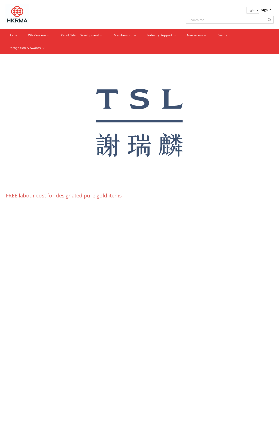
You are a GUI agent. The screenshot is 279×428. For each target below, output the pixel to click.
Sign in (266, 10)
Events (223, 35)
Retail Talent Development (80, 35)
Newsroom (195, 35)
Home (13, 35)
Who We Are (37, 35)
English (252, 10)
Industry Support (160, 35)
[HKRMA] (32, 14)
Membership (123, 35)
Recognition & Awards (25, 48)
